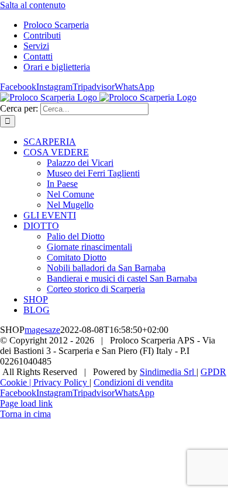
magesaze (42, 330)
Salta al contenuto (32, 5)
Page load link (26, 403)
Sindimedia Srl (168, 372)
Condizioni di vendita (133, 382)
